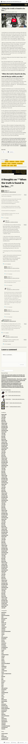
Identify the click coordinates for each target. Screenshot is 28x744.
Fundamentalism (4, 654)
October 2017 (4, 568)
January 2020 (4, 529)
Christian (22, 161)
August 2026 (3, 414)
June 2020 (3, 522)
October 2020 (4, 516)
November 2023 (4, 462)
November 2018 (4, 549)
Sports (2, 717)
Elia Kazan (3, 644)
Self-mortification (5, 715)
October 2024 (4, 446)
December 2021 (4, 495)
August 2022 (3, 484)
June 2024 (3, 452)
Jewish (2, 669)
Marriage (3, 676)
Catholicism (12, 161)
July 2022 (3, 485)
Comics (2, 634)
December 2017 (4, 565)
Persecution (3, 689)
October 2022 (4, 481)
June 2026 (3, 417)
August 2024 (3, 449)
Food (2, 653)
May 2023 (3, 471)
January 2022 (4, 494)
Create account (4, 733)
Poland (2, 690)
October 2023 (4, 463)
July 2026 (3, 415)
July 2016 (3, 590)
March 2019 (3, 543)
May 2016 (3, 593)
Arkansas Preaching (5, 615)
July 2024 (3, 450)
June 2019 (3, 539)
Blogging (3, 619)
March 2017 (3, 578)
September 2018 (4, 552)
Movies (2, 682)
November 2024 (4, 445)
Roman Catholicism (5, 708)
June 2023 (3, 469)
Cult (2, 635)
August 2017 (3, 571)
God (8, 165)
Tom (16, 11)
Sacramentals (4, 709)
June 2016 (3, 591)
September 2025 (4, 430)
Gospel (2, 657)
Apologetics (3, 612)
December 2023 (4, 460)
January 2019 (4, 546)
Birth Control (4, 618)
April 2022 (3, 490)
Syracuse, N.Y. (4, 720)
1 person (7, 217)
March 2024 (3, 456)
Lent (2, 675)
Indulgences (3, 666)
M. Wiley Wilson (8, 399)
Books (2, 621)
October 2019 (4, 533)
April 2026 (3, 420)
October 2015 (4, 603)
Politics (3, 693)
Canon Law (3, 624)
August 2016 (3, 588)
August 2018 (3, 554)
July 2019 (3, 538)
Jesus (11, 165)
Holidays (3, 661)
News (2, 685)
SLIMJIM (5, 190)
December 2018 (4, 548)
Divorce (2, 640)
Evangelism (3, 645)
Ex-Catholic (4, 165)
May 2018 (3, 558)
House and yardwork (5, 663)
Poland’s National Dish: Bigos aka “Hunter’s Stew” (7, 171)
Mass (2, 679)
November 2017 (4, 567)
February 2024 (4, 458)
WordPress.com (4, 739)
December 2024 (4, 443)
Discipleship (3, 638)
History (2, 660)
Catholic (6, 161)
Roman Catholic (4, 707)
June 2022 (3, 487)
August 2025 (3, 431)
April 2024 (3, 455)
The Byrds (3, 724)
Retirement (3, 704)
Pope (2, 695)
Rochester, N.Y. (4, 705)
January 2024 (4, 459)
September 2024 (4, 447)
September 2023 (4, 465)
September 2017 (4, 570)
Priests (2, 696)
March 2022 (3, 491)
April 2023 (3, 472)
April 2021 (3, 507)
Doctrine (3, 641)
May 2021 (3, 506)
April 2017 (3, 577)
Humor (2, 664)
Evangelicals (19, 163)
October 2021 (4, 498)
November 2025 (4, 427)
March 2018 (3, 561)
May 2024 (3, 453)
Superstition (4, 718)
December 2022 (4, 478)
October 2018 (4, 551)
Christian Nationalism (6, 631)
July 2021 (3, 503)
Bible (2, 616)
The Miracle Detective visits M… (15, 406)
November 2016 (4, 584)
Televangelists (4, 721)
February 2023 (4, 475)
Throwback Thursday (5, 725)
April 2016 (3, 594)
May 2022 (3, 488)
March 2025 (3, 439)
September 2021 (4, 500)
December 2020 (4, 513)
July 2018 (3, 555)
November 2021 (4, 497)
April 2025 (3, 437)
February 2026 (4, 423)
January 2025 (4, 442)
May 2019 (3, 540)
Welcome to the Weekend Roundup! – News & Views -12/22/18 (21, 172)
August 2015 (3, 606)
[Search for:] (7, 370)
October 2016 (4, 586)
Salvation (3, 714)
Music (7, 159)
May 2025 (3, 436)
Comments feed (4, 737)
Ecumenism (3, 643)
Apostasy (3, 613)
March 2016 (3, 596)
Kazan (2, 672)
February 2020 (4, 527)
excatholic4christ (6, 4)
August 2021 (3, 501)
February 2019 (4, 545)
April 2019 (3, 542)
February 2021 (4, 510)
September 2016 (4, 587)
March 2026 (3, 421)
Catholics (17, 161)
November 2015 (4, 602)
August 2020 (3, 519)
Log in (2, 734)
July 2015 (3, 607)
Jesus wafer (3, 667)
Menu (26, 4)
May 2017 (3, 575)
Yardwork (3, 728)
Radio (2, 698)
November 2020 (4, 514)
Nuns (2, 686)
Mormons (3, 680)
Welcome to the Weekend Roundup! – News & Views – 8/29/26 (13, 378)
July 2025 (3, 433)
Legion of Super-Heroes (6, 673)
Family (2, 650)
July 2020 (3, 520)
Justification (4, 670)
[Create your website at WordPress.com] (14, 1)
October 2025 (4, 428)
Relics (2, 702)
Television (3, 722)
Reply (25, 194)
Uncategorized (4, 727)
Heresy (2, 659)
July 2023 (3, 468)
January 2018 (4, 564)
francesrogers (6, 319)
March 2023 (3, 474)
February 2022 (4, 492)
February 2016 (4, 597)
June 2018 (3, 556)
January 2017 (4, 581)
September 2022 (4, 482)
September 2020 (4, 517)
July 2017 (3, 572)
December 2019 (4, 530)
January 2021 (4, 511)
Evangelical (14, 163)
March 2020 (3, 526)
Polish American (4, 692)
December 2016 (4, 583)
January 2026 (4, 424)
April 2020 (3, 524)
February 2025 (4, 440)
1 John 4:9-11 (23, 145)
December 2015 (4, 600)
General (3, 656)
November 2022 (4, 479)
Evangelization (4, 647)
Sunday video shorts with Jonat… (14, 391)
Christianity (4, 163)
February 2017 (4, 580)
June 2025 (3, 434)
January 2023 (4, 476)
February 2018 (4, 562)
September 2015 (4, 604)
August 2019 (3, 536)
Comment (22, 364)
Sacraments (3, 711)
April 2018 (3, 559)
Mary (2, 677)
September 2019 (4, 535)
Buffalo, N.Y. (3, 622)
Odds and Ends (4, 688)
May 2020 (3, 523)
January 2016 (4, 599)
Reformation (4, 699)
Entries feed (3, 736)
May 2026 (3, 418)
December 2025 (4, 426)
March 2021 (3, 508)
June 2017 (3, 574)
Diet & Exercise (4, 637)
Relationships (4, 701)
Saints (2, 712)
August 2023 (3, 466)
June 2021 (3, 504)
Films (2, 651)
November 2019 (4, 532)
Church (9, 163)
